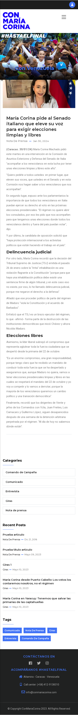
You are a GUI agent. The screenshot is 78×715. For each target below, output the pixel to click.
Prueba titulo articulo (17, 549)
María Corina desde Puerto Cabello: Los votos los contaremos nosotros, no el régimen (37, 581)
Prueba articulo (13, 534)
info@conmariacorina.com (41, 692)
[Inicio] (16, 16)
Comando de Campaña (21, 472)
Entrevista (12, 491)
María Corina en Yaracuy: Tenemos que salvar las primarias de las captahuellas (37, 600)
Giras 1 (7, 564)
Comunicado (14, 482)
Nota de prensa (16, 141)
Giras (9, 501)
